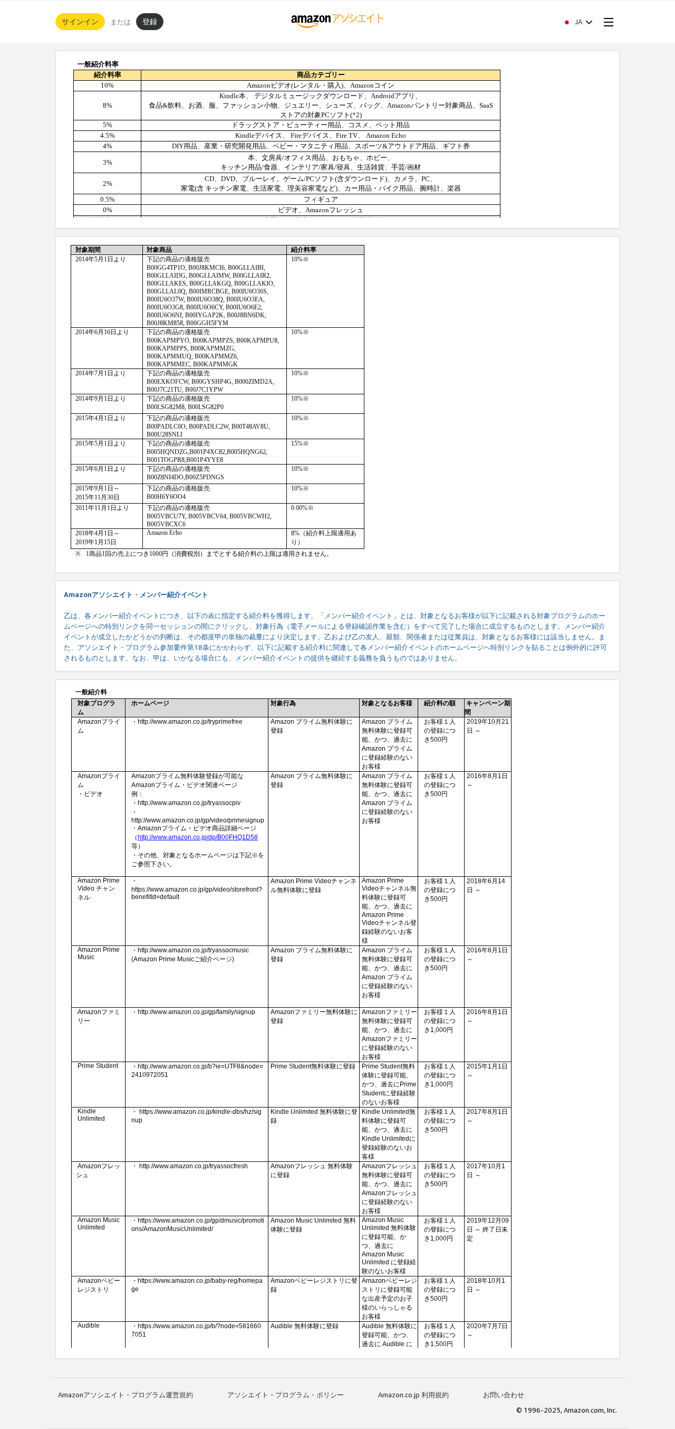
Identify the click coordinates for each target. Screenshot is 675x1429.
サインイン (80, 21)
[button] (577, 21)
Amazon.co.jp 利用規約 (413, 1394)
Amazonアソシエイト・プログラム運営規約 (125, 1394)
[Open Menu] (606, 22)
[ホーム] (338, 22)
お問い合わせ (503, 1394)
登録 (149, 21)
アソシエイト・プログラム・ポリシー (285, 1394)
